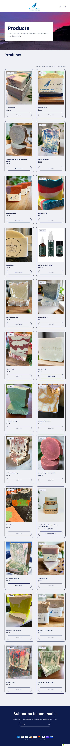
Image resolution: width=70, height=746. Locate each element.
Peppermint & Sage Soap (46, 682)
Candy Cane (10, 369)
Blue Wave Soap (43, 317)
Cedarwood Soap (11, 421)
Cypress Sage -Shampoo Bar (47, 473)
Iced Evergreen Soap (13, 578)
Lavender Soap (43, 578)
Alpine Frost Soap (43, 159)
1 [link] (30, 699)
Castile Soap (42, 369)
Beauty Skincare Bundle (45, 265)
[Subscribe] (49, 724)
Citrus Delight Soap (44, 421)
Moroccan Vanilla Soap (45, 630)
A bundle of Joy (11, 107)
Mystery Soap (10, 682)
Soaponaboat (32, 739)
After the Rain (42, 107)
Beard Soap (10, 265)
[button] (65, 6)
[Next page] (40, 699)
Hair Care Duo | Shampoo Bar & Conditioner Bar (48, 525)
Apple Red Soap (11, 213)
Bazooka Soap (42, 213)
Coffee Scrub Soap (12, 473)
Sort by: (38, 66)
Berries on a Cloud (12, 317)
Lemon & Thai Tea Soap (13, 630)
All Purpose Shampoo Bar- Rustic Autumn (16, 160)
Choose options (51, 533)
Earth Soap (9, 525)
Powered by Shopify (40, 739)
